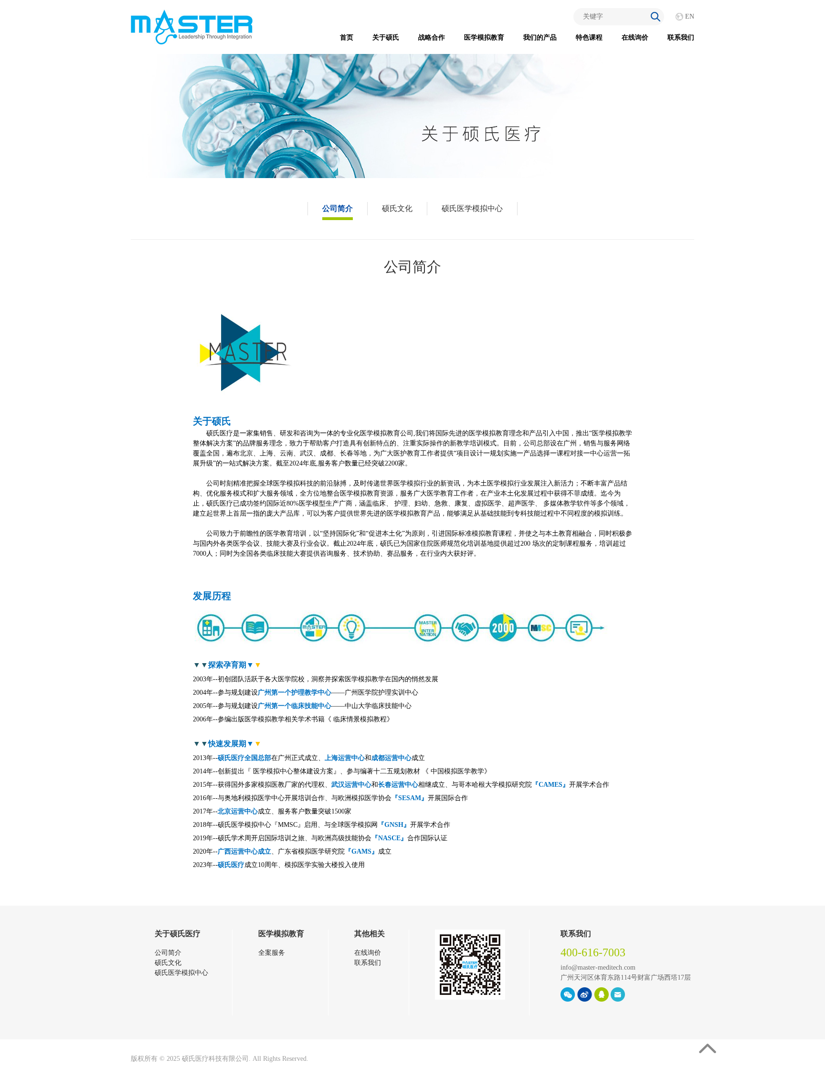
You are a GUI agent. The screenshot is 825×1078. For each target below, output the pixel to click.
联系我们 (680, 37)
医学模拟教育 (484, 37)
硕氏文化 (397, 208)
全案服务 (271, 952)
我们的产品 (540, 37)
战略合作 (431, 37)
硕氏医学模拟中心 (472, 208)
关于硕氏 (385, 37)
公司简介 (337, 208)
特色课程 (589, 37)
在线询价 (635, 37)
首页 (346, 37)
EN (689, 16)
